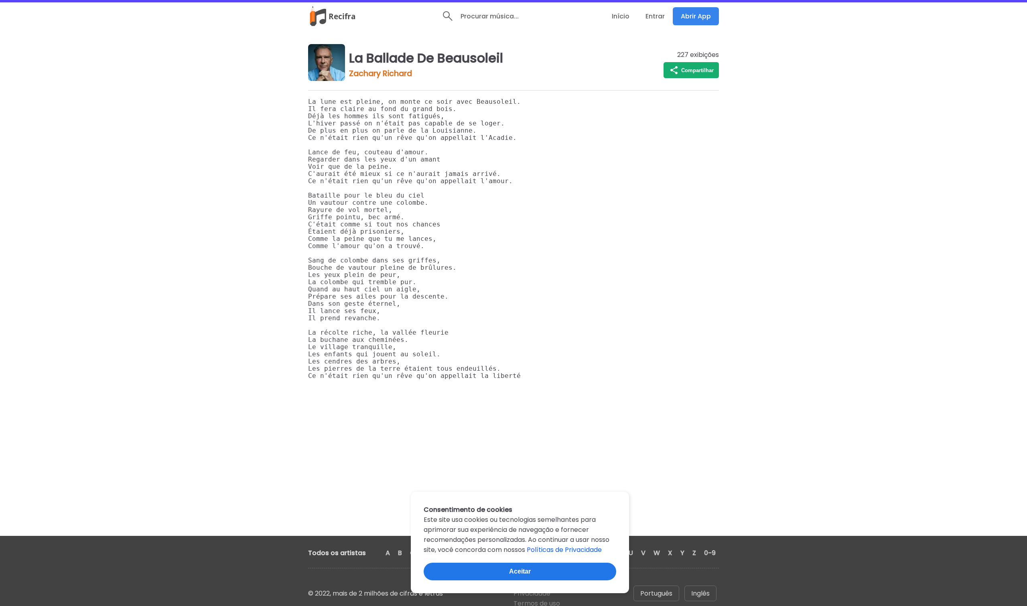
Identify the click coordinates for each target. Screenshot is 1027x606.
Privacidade (532, 593)
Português (656, 593)
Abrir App (696, 16)
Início (620, 16)
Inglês (700, 593)
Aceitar (520, 571)
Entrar (655, 16)
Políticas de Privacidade (564, 549)
